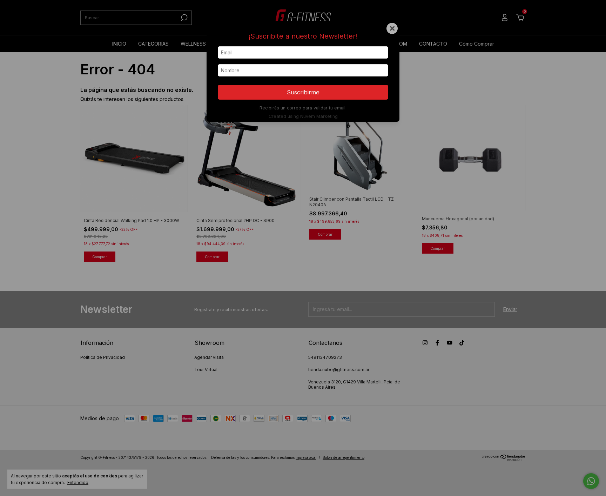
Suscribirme (303, 92)
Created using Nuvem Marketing (303, 116)
